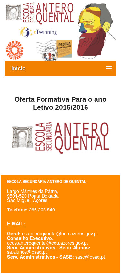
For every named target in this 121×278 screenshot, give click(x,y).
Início (22, 68)
